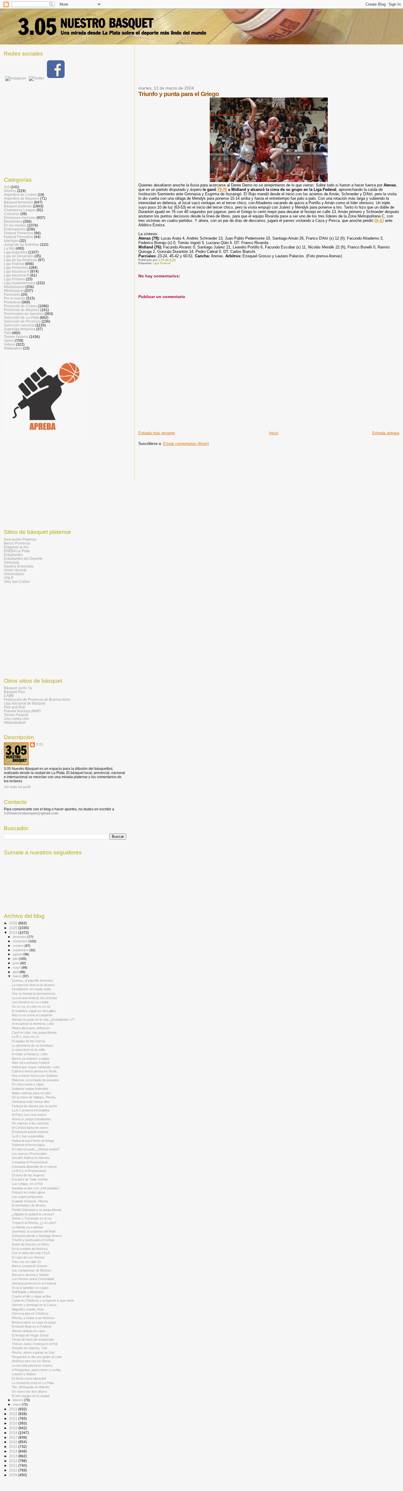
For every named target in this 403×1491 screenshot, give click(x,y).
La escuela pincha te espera (32, 1365)
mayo (17, 967)
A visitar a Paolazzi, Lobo (29, 1054)
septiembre (21, 950)
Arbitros (10, 191)
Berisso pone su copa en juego (34, 1322)
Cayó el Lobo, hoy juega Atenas (34, 1032)
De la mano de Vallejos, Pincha (33, 1097)
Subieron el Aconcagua (28, 1145)
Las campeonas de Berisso (31, 1270)
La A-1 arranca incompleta (30, 1110)
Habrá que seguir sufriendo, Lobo (36, 1067)
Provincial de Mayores (22, 310)
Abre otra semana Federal (30, 1062)
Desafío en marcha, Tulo (29, 1348)
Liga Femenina (16, 267)
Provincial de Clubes (20, 306)
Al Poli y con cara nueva (29, 1114)
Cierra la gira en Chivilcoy (30, 1313)
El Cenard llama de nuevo (30, 1127)
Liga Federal (161, 263)
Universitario (14, 574)
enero (17, 1404)
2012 (13, 1461)
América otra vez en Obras (31, 1361)
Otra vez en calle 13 (26, 1262)
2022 (13, 1414)
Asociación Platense (20, 539)
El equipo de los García (28, 1041)
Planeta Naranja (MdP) (22, 711)
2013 (13, 1456)
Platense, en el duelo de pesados (35, 1080)
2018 (13, 1433)
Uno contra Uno (16, 719)
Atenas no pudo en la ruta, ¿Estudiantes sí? (43, 1019)
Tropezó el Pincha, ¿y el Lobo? (34, 1223)
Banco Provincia (17, 543)
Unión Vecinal (15, 570)
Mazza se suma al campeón (32, 1015)
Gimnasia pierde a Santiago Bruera (37, 1236)
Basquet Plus (14, 692)
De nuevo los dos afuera (29, 1391)
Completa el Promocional (29, 1162)
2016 (13, 1442)
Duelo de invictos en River (30, 1244)
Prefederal (12, 302)
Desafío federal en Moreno (31, 1158)
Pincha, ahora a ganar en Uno (33, 1352)
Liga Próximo (14, 279)
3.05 (39, 744)
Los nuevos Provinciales (29, 1153)
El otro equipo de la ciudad (30, 1396)
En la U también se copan (30, 1288)
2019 (13, 1428)
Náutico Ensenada (19, 566)
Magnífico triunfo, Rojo (28, 1309)
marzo (18, 976)
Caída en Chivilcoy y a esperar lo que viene (43, 1300)
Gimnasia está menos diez (31, 1101)
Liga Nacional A (16, 271)
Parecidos (12, 294)
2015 (13, 1446)
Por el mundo (14, 298)
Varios (9, 340)
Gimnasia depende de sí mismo (34, 1166)
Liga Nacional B (17, 275)
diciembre (20, 937)
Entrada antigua (385, 433)
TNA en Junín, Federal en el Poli (35, 1344)
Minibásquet (14, 290)
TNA (7, 333)
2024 (13, 932)
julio (16, 958)
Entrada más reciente (156, 433)
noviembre (21, 941)
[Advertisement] (245, 69)
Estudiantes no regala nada (31, 989)
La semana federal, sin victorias (34, 998)
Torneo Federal (16, 337)
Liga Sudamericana (19, 283)
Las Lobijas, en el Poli (27, 1184)
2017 (13, 1437)
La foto (9, 248)
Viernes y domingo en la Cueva (34, 1305)
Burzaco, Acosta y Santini (30, 1275)
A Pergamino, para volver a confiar (36, 1370)
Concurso (11, 214)
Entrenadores (15, 229)
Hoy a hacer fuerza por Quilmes (35, 1075)
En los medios (15, 225)
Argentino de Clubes (20, 194)
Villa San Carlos (17, 581)
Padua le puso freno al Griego (33, 1140)
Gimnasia (11, 562)
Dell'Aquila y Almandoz (28, 1292)
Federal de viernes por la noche (34, 1106)
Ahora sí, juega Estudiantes (31, 1119)
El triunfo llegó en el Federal (31, 1326)
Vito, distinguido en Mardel (30, 1387)
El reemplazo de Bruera (28, 1205)
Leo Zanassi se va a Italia (30, 1002)
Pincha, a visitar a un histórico (33, 1318)
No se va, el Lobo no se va (31, 1006)
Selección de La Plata (21, 317)
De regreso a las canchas (30, 1123)
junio (16, 963)
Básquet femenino (18, 202)
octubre (18, 945)
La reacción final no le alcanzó (33, 985)
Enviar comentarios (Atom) (186, 443)
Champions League (20, 210)
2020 (13, 1423)
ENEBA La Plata (17, 551)
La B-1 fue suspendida (28, 1136)
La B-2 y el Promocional (29, 1171)
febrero (18, 1400)
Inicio (273, 433)
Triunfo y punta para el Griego (33, 1240)
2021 (13, 1418)
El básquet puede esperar (30, 1132)
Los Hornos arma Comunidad (33, 1279)
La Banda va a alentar (27, 1227)
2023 (13, 1409)
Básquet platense (18, 206)
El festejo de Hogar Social (30, 1335)
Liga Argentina (15, 252)
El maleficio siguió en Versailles (34, 1011)
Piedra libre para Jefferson (31, 1028)
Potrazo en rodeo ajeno (28, 1192)
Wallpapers (13, 348)
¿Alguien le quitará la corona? (33, 1214)
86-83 (379, 220)
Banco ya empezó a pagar (31, 1058)
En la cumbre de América (29, 1249)
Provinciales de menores (24, 314)
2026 (13, 923)
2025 (13, 928)
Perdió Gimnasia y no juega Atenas (37, 1210)
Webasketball (15, 722)
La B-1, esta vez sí (25, 1036)
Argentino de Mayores (21, 198)
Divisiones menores (20, 217)
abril (16, 972)
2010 (13, 1470)
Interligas (11, 241)
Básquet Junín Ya (18, 688)
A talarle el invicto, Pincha (30, 1201)
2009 (13, 1475)
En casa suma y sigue (28, 1084)
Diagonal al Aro (16, 547)
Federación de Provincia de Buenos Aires (37, 699)
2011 (13, 1465)
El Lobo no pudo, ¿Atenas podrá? (36, 1149)
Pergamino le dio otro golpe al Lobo (37, 1357)
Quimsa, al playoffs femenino (32, 980)
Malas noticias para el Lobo (31, 1093)
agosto (18, 954)
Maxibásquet (14, 287)
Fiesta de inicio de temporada (33, 1339)
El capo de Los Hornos (28, 1257)
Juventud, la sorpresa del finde (34, 1231)
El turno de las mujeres (28, 1175)
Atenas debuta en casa (28, 1331)
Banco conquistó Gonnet (29, 1266)
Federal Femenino (18, 233)
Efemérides (13, 221)
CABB (9, 695)
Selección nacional (19, 325)
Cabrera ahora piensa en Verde (34, 1071)
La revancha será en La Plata (33, 1383)
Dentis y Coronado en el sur (32, 1218)
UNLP (9, 578)
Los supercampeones (27, 1197)
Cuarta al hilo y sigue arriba (31, 1296)
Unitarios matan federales (30, 1088)
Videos (9, 344)
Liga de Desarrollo (19, 256)
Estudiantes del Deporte (23, 558)
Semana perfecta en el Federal (34, 1283)
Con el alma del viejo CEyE (31, 1253)
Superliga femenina (19, 329)
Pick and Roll (14, 707)
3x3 (7, 187)
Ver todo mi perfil (17, 787)
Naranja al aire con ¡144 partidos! (35, 1188)
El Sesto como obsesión (29, 1378)
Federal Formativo (18, 237)
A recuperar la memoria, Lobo (33, 1023)
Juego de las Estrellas (21, 244)
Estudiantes (13, 555)
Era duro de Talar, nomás (30, 1179)
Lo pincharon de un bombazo (32, 1045)
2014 (13, 1451)
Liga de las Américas (20, 260)
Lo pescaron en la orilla (28, 1049)
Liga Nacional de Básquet (24, 703)
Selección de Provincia (22, 321)
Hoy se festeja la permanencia (33, 993)
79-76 (222, 189)
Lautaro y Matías (24, 1374)
